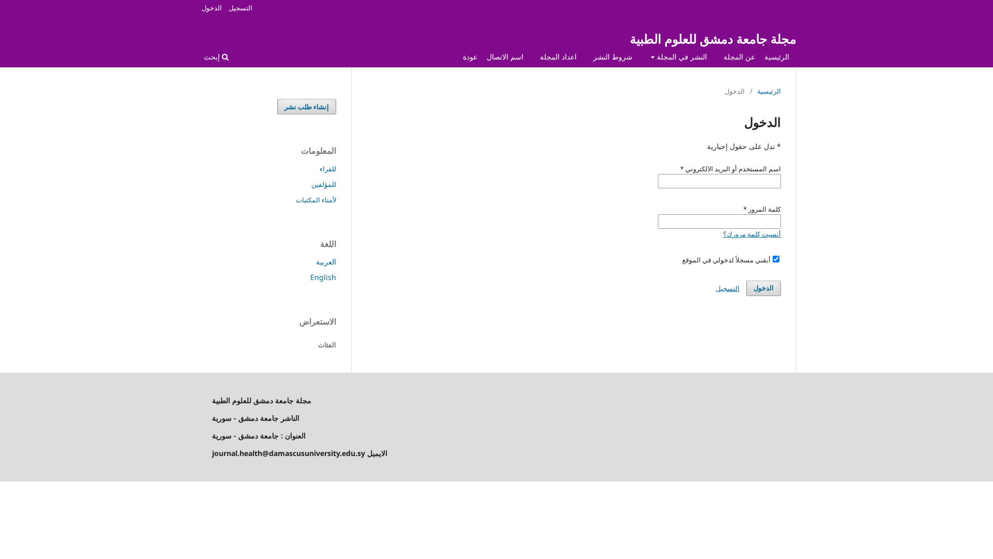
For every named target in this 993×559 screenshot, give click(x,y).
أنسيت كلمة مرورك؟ (752, 234)
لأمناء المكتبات (316, 199)
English (323, 277)
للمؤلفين (323, 184)
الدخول (212, 7)
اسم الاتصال (505, 57)
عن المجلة (739, 57)
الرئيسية (776, 57)
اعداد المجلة (558, 57)
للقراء (328, 168)
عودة (470, 57)
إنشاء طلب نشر (306, 106)
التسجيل (240, 7)
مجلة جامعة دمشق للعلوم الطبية (713, 38)
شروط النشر (613, 57)
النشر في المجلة (681, 57)
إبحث (213, 57)
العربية (326, 262)
